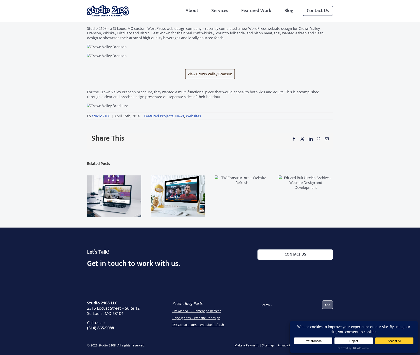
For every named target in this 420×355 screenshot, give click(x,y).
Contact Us (318, 11)
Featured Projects (158, 116)
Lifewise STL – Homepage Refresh (196, 311)
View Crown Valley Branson (210, 74)
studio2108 (101, 116)
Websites (193, 116)
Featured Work (256, 11)
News (179, 116)
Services (219, 11)
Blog (288, 11)
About (192, 11)
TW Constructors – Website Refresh (198, 325)
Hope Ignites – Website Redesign (196, 318)
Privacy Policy (287, 345)
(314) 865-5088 (100, 327)
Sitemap (268, 345)
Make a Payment (246, 345)
